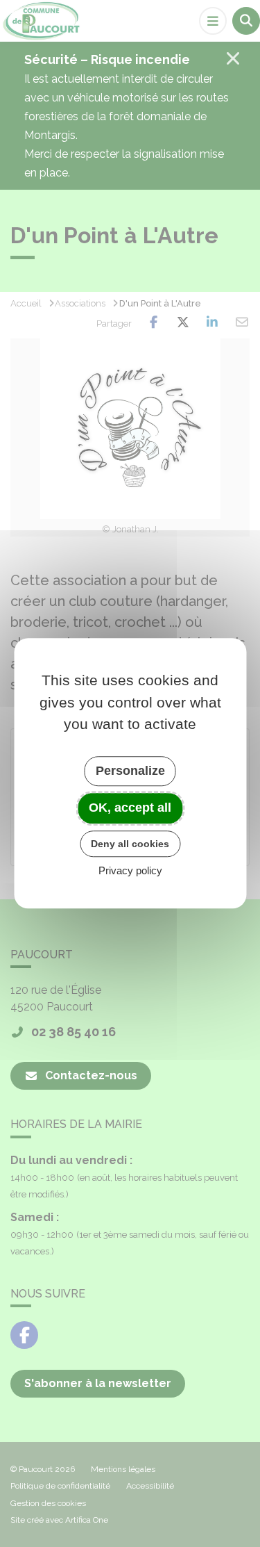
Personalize (130, 771)
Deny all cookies (130, 843)
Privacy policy (130, 871)
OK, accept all (130, 808)
